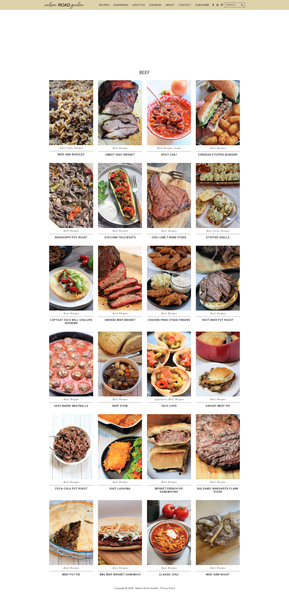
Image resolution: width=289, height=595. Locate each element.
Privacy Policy (167, 588)
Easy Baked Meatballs (71, 405)
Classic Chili (169, 574)
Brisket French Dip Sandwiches (169, 490)
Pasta (69, 148)
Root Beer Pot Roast (217, 320)
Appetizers (160, 399)
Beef (62, 148)
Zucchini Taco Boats (120, 237)
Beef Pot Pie (71, 574)
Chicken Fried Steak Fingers (169, 320)
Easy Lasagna (120, 488)
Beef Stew (120, 405)
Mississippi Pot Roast (71, 237)
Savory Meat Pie (218, 405)
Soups (177, 148)
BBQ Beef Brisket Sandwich (120, 574)
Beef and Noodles (71, 154)
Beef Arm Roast (218, 574)
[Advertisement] (144, 45)
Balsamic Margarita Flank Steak (217, 490)
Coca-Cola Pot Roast (71, 488)
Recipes (78, 148)
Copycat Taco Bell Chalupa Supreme (71, 321)
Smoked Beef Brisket (120, 320)
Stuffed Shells (217, 237)
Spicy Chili (169, 154)
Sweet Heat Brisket (120, 154)
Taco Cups (169, 405)
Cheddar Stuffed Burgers (218, 154)
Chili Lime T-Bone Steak (169, 237)
